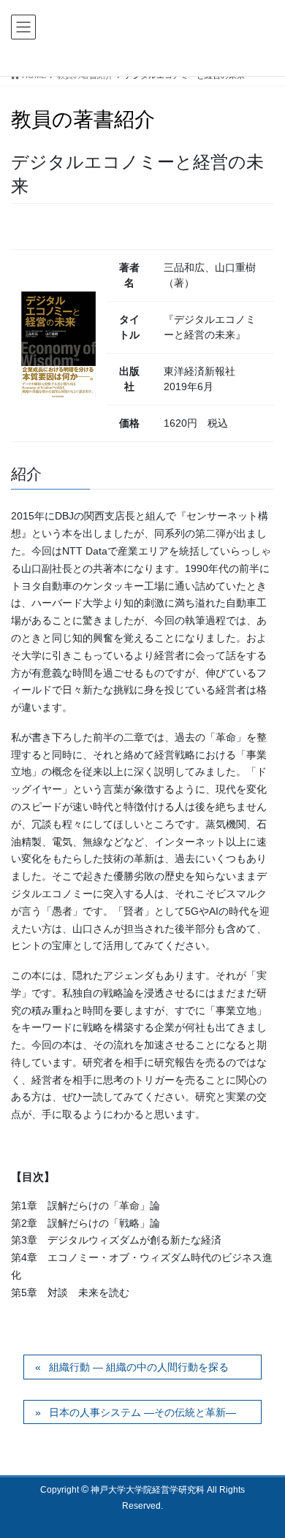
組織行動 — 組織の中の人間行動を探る (139, 1367)
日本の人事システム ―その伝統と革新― (142, 1412)
